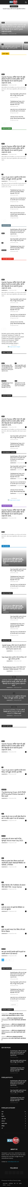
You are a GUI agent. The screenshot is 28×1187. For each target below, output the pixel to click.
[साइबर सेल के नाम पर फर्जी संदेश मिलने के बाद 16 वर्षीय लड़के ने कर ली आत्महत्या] (5, 111)
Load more (13, 1004)
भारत (16, 380)
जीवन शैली (3, 835)
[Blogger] (6, 1172)
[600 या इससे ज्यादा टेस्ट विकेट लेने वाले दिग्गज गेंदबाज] (14, 921)
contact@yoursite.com (13, 1161)
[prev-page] (3, 124)
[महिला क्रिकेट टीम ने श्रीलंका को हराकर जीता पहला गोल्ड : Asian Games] (14, 876)
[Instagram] (17, 1172)
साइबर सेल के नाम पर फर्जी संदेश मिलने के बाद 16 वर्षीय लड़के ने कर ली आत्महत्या (20, 384)
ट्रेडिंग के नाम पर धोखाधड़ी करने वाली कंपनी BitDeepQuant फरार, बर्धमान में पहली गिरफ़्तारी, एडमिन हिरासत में (14, 1019)
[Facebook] (10, 1172)
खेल (2, 882)
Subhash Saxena (5, 1024)
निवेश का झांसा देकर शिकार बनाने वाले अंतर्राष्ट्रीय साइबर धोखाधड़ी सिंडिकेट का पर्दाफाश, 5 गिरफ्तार (18, 214)
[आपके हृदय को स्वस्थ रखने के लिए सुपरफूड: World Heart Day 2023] (5, 118)
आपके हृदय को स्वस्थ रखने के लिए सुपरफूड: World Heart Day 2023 (12, 840)
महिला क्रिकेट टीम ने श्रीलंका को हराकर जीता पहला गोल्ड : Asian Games (13, 886)
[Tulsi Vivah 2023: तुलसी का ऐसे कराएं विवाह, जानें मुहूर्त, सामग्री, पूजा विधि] (11, 43)
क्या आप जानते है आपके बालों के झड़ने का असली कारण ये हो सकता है (13, 953)
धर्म (2, 44)
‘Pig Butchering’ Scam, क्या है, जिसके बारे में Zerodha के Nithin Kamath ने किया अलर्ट (17, 103)
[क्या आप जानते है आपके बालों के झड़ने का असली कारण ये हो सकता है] (14, 943)
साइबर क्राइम (4, 250)
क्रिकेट (3, 22)
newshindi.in (5, 85)
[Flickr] (13, 1172)
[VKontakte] (21, 1172)
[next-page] (5, 124)
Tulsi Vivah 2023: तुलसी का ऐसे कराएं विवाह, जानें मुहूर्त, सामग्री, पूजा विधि (14, 178)
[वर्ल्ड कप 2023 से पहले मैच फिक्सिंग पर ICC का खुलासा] (14, 899)
